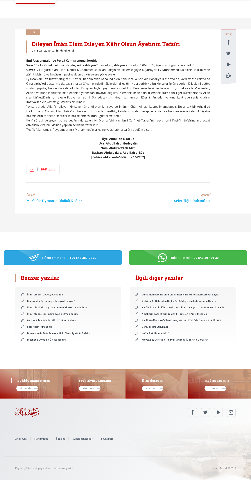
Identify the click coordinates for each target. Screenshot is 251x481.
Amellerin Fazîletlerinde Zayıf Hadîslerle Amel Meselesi (174, 314)
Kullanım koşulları (82, 438)
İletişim (60, 438)
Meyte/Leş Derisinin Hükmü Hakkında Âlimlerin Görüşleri (175, 339)
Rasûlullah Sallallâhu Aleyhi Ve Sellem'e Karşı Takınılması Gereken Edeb (184, 307)
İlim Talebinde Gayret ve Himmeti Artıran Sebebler (57, 307)
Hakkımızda (41, 438)
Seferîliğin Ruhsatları (39, 326)
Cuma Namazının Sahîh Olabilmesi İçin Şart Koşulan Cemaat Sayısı (180, 294)
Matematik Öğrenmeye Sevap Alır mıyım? (51, 301)
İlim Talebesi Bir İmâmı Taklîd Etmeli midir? (52, 314)
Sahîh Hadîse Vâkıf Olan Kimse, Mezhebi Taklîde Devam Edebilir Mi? (181, 320)
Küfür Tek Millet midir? (155, 333)
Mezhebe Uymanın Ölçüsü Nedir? (46, 339)
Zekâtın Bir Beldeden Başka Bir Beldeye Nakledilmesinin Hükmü (179, 301)
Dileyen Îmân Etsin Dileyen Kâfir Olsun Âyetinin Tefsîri (58, 333)
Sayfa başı (107, 438)
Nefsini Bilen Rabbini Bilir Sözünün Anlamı (51, 320)
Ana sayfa (21, 438)
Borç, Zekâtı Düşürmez (155, 326)
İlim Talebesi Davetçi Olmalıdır (45, 294)
